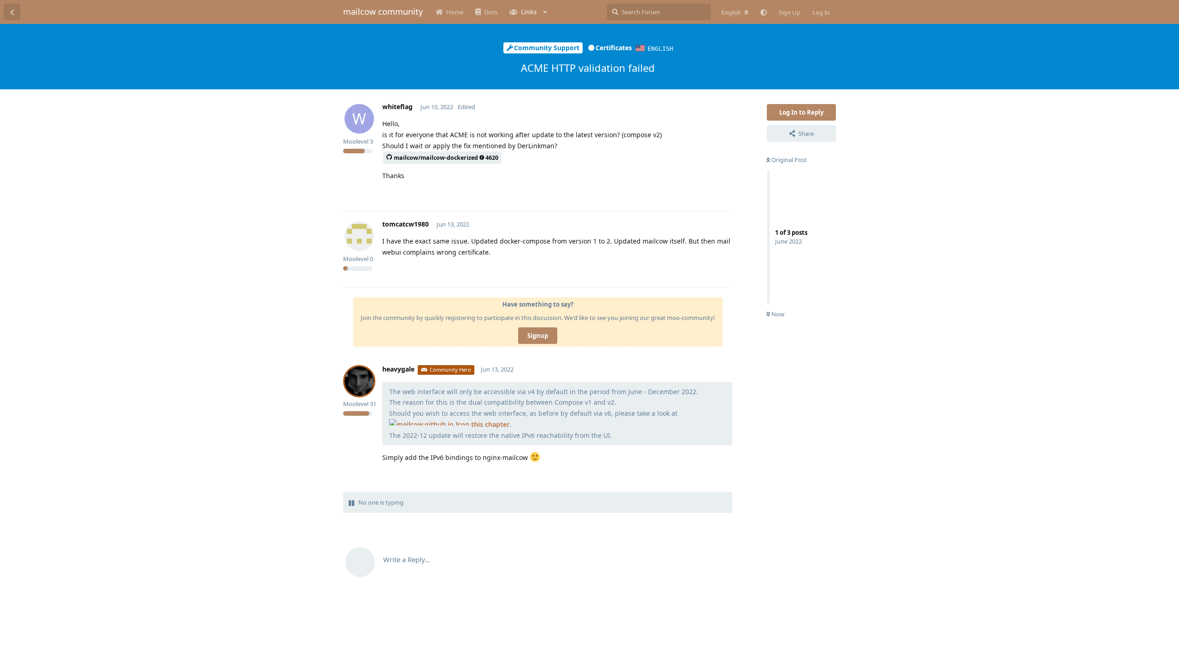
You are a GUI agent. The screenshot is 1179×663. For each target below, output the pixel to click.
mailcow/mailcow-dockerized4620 (446, 158)
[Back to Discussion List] (12, 12)
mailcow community (383, 11)
